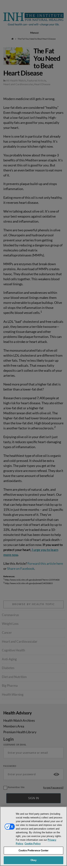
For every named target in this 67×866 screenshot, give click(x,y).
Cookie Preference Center (33, 850)
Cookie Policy (33, 843)
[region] (33, 836)
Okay (33, 860)
